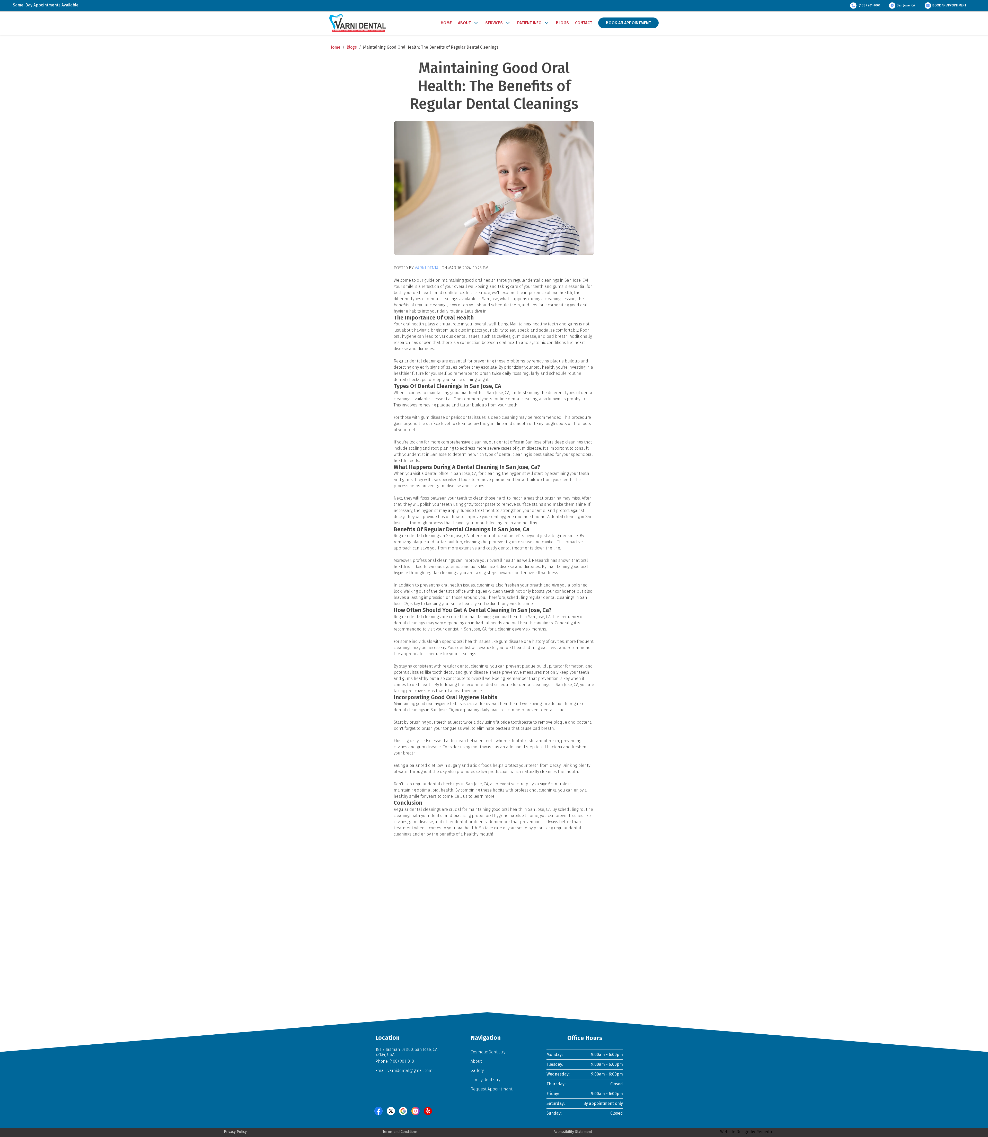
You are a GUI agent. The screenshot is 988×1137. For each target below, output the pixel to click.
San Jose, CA (906, 5)
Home (334, 47)
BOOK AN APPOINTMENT (949, 5)
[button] (378, 1111)
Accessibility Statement (573, 1132)
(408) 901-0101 (869, 5)
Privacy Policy (235, 1132)
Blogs (352, 47)
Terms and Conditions (400, 1132)
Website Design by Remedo (746, 1131)
